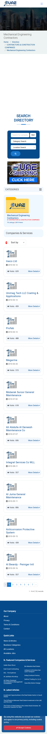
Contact (7, 629)
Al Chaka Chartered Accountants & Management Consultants (13, 682)
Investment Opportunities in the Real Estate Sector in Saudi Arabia (23, 695)
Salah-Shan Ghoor (10, 665)
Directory (15, 42)
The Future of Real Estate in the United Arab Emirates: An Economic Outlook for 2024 (22, 706)
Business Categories (12, 645)
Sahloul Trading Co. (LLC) (32, 679)
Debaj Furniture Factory (32, 675)
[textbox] (23, 141)
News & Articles (10, 641)
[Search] (15, 153)
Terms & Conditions (11, 625)
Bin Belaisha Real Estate (32, 666)
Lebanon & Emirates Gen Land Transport (32, 670)
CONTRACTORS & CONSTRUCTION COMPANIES (24, 220)
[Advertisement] (23, 79)
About (6, 616)
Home (6, 42)
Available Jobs (10, 653)
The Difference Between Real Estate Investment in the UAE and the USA (23, 701)
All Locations (9, 649)
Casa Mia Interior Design (32, 683)
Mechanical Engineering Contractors (21, 50)
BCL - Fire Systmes (10, 673)
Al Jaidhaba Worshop (11, 676)
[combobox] (23, 141)
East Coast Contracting (11, 669)
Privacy (7, 620)
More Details (33, 271)
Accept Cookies (24, 728)
